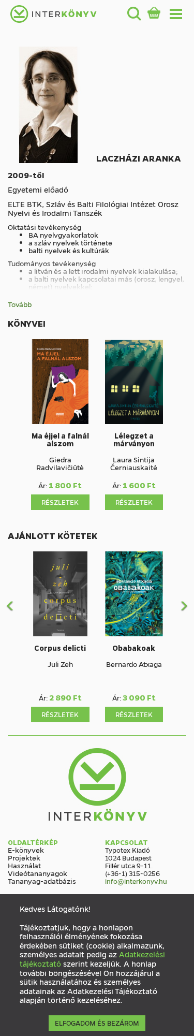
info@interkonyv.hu (136, 881)
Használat (24, 865)
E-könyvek (26, 849)
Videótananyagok (37, 873)
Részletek (60, 502)
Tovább (20, 304)
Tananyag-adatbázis (42, 880)
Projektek (24, 857)
